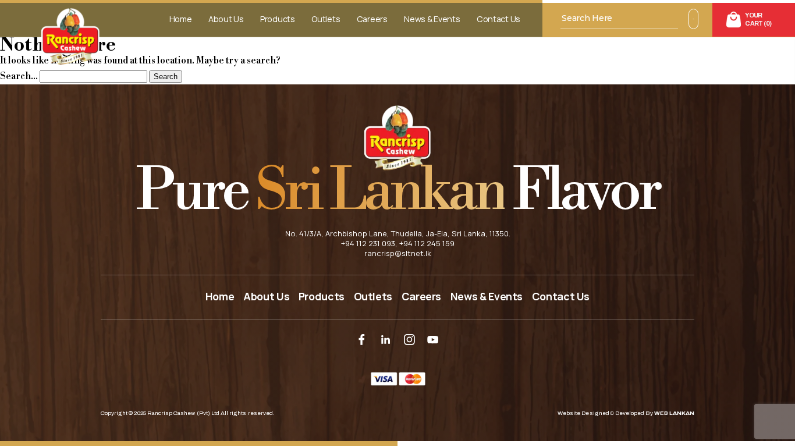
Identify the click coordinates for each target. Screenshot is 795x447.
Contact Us (498, 18)
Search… (19, 76)
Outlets (325, 18)
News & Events (432, 18)
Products (277, 18)
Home (180, 18)
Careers (372, 18)
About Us (226, 18)
